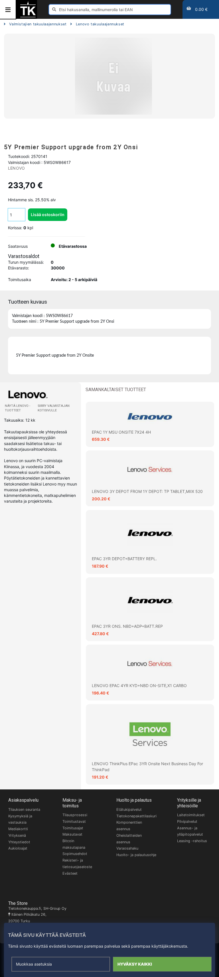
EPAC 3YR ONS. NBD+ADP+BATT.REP (127, 626)
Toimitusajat (72, 828)
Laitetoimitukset (191, 815)
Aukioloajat (17, 848)
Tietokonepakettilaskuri (136, 816)
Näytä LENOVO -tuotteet (17, 408)
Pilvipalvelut (187, 821)
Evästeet (70, 873)
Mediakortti (18, 829)
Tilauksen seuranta (24, 809)
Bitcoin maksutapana (73, 844)
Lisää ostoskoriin (47, 214)
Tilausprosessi (74, 815)
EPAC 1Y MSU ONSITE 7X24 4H (121, 432)
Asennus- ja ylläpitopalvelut (190, 831)
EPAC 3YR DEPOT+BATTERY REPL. (124, 558)
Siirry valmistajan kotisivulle (54, 408)
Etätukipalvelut (129, 809)
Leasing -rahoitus (192, 841)
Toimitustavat (74, 821)
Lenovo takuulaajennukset (100, 24)
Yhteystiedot (19, 842)
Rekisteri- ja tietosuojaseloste (77, 863)
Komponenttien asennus (129, 825)
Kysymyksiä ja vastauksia (20, 819)
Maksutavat (72, 834)
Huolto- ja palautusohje (136, 855)
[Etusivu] (28, 16)
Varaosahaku (127, 848)
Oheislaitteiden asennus (129, 838)
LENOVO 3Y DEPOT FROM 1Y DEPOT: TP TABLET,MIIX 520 (147, 491)
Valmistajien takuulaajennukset (37, 24)
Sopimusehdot (74, 854)
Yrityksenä (17, 835)
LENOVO (16, 168)
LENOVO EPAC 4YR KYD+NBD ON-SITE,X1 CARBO (139, 685)
